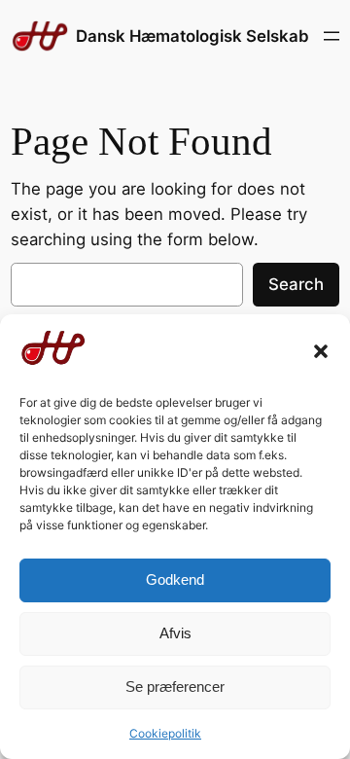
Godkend (175, 579)
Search (296, 284)
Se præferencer (175, 686)
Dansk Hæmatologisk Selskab (192, 36)
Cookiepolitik (165, 733)
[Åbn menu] (331, 36)
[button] (321, 351)
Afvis (175, 633)
